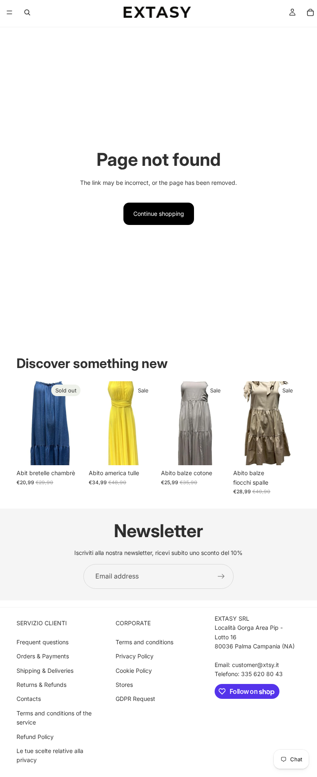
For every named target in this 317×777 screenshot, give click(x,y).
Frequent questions (43, 642)
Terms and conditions (144, 642)
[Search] (27, 12)
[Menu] (9, 12)
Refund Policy (35, 736)
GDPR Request (135, 698)
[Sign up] (221, 576)
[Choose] (143, 452)
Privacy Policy (135, 656)
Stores (124, 684)
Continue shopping (158, 213)
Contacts (29, 698)
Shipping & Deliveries (45, 670)
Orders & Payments (43, 656)
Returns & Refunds (41, 684)
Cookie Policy (134, 670)
